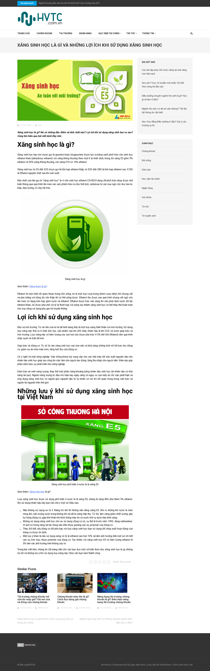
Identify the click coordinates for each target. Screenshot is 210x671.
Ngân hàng (85, 33)
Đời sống (146, 160)
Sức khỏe (146, 197)
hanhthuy (43, 608)
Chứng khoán (44, 33)
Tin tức (130, 33)
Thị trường (65, 33)
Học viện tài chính (109, 33)
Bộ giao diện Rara (136, 664)
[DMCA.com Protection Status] (26, 644)
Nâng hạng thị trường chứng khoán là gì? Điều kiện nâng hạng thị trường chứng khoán (114, 599)
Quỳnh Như (84, 608)
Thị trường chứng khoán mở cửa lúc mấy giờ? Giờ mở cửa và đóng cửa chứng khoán (33, 599)
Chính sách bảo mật (182, 664)
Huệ (40, 125)
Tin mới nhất (27, 3)
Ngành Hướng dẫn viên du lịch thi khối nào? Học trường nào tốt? (69, 3)
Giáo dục (146, 169)
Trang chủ (23, 33)
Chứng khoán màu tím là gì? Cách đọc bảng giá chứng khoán (73, 599)
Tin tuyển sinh (149, 215)
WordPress (165, 664)
